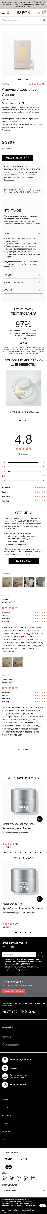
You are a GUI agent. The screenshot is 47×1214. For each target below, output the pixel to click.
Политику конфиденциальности (17, 961)
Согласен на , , (23, 960)
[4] (27, 420)
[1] (21, 343)
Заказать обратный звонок (13, 991)
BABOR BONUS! (28, 521)
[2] (23, 343)
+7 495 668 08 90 (12, 982)
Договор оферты (36, 961)
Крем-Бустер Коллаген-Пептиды (23, 908)
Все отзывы (23, 750)
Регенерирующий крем (17, 828)
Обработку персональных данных (27, 959)
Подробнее (6, 130)
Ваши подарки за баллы (36, 191)
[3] (26, 343)
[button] (5, 852)
